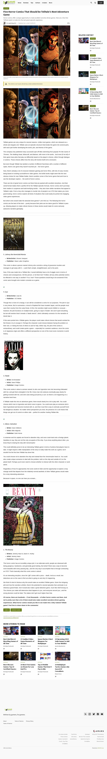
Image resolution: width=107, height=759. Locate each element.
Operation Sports (85, 739)
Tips (32, 3)
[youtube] (102, 714)
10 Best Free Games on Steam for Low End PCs (28, 667)
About (5, 721)
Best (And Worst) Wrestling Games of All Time (10, 641)
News (19, 3)
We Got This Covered (84, 736)
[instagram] (89, 714)
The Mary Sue (100, 739)
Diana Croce (58, 674)
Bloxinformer (100, 741)
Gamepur (87, 734)
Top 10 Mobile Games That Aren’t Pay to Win (45, 667)
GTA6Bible (65, 743)
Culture (37, 3)
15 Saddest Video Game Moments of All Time (27, 641)
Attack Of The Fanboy (98, 734)
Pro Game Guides (63, 734)
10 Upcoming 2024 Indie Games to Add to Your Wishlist (62, 641)
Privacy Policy (29, 721)
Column (44, 3)
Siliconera (74, 736)
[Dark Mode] (95, 2)
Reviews (26, 3)
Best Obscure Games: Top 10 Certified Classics (9, 667)
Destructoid (100, 736)
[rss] (85, 714)
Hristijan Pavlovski (8, 646)
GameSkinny (73, 739)
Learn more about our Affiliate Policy (11, 617)
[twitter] (93, 714)
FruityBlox (87, 741)
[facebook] (98, 714)
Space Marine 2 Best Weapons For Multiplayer (45, 641)
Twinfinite (74, 734)
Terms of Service (19, 721)
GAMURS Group (100, 748)
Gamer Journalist (63, 739)
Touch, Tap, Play (63, 741)
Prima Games (64, 736)
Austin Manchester (60, 646)
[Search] (91, 2)
